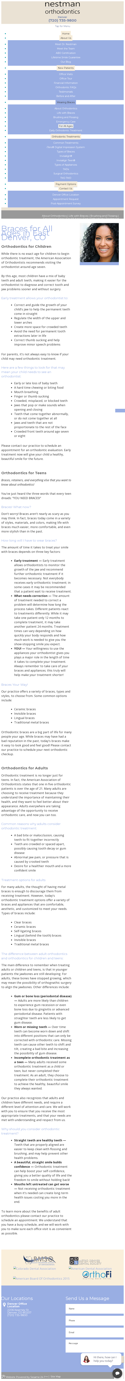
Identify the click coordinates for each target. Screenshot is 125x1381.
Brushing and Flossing (103, 215)
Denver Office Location (17, 1305)
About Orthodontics (54, 215)
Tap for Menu (62, 26)
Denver (62, 17)
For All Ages (73, 218)
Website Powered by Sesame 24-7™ (27, 1377)
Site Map (56, 1376)
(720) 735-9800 (62, 20)
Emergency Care (53, 218)
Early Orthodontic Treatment (101, 218)
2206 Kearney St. (18, 1310)
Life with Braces (78, 215)
